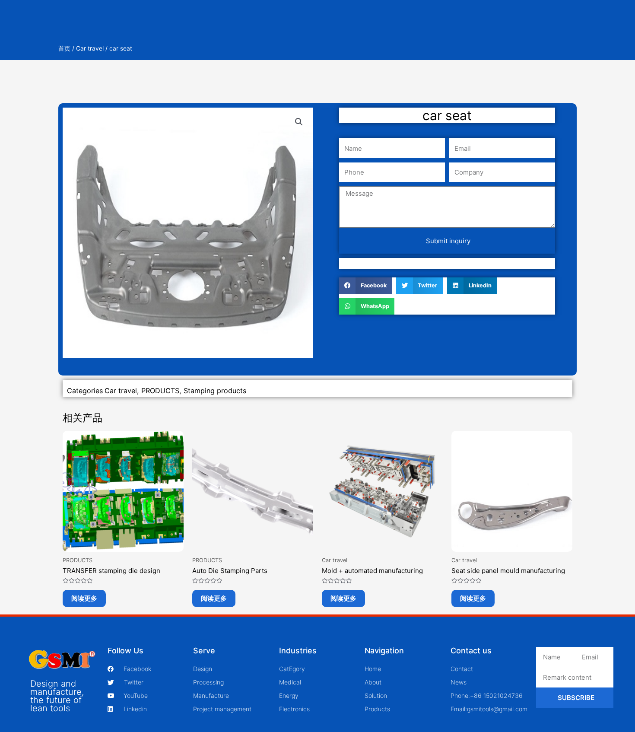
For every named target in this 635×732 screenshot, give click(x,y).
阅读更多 (84, 598)
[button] (299, 122)
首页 (64, 48)
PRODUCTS (160, 390)
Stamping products (215, 390)
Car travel (90, 48)
